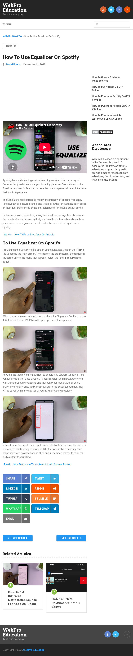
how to (11, 46)
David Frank (13, 64)
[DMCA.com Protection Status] (102, 135)
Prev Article (19, 538)
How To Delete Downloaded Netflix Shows (66, 602)
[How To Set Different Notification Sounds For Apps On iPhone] (23, 574)
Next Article (70, 538)
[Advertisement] (45, 95)
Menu (9, 24)
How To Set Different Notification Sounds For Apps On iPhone (22, 598)
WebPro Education (15, 7)
